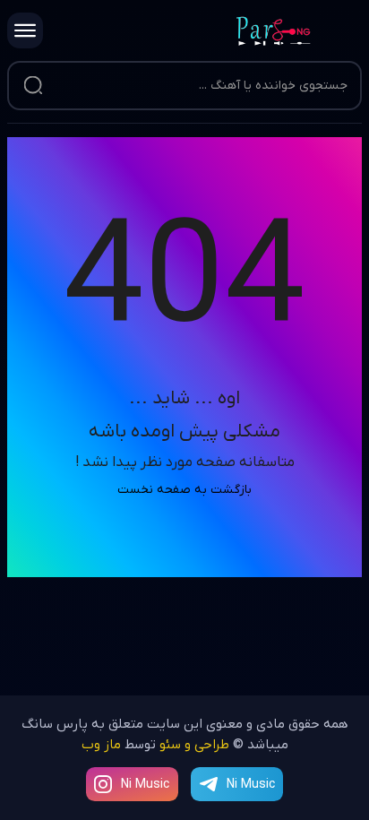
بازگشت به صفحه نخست (184, 489)
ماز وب (101, 745)
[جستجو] (33, 86)
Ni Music (145, 784)
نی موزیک (299, 30)
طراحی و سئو (194, 745)
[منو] (25, 30)
